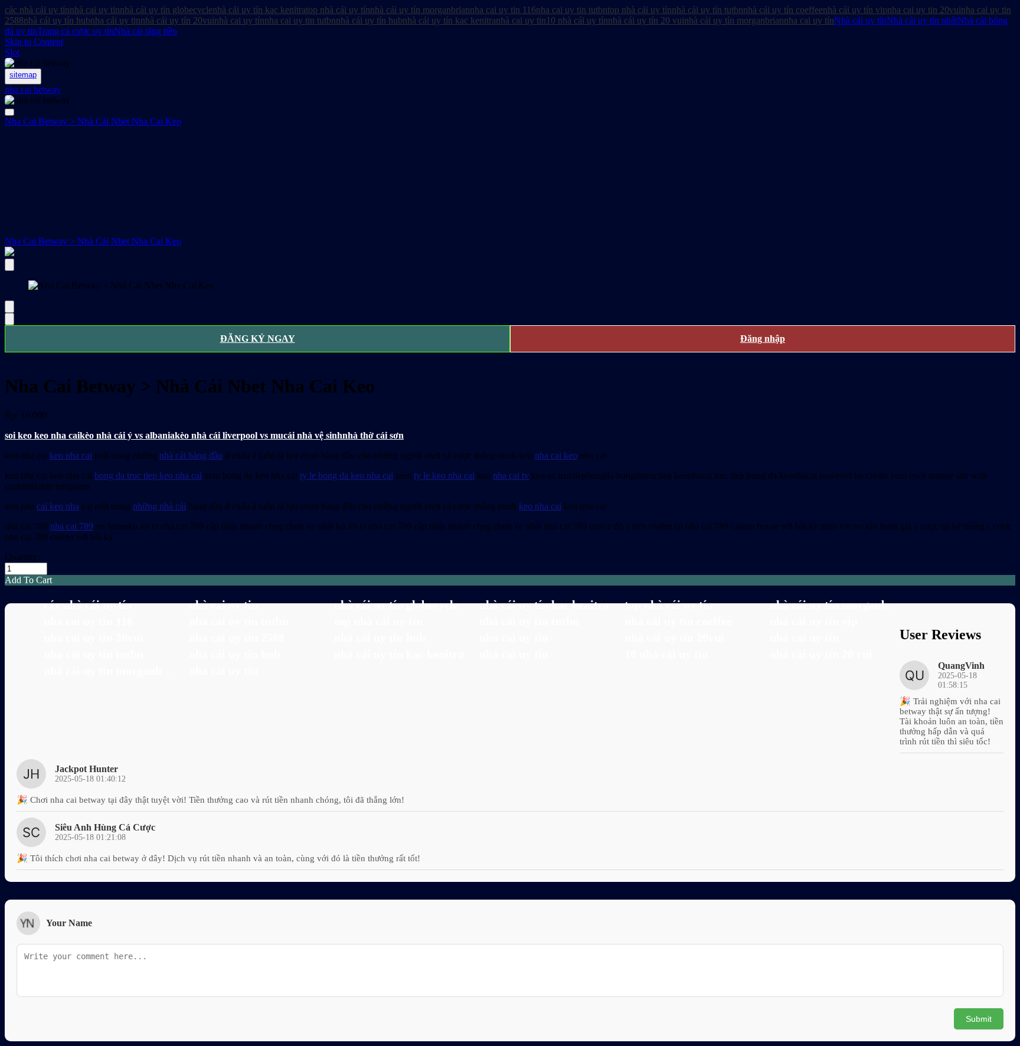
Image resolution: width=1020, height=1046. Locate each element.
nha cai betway (33, 89)
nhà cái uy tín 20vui (177, 20)
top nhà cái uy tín (338, 10)
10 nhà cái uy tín (577, 20)
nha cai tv (511, 475)
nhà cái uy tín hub (57, 20)
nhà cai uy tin (95, 10)
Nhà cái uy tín (860, 20)
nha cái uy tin (115, 20)
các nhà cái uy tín (37, 10)
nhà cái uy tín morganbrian (420, 10)
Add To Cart (28, 580)
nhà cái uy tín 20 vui (646, 20)
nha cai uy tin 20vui (924, 10)
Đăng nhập (762, 339)
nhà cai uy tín (239, 20)
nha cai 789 (71, 526)
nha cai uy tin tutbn (571, 10)
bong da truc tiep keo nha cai (148, 475)
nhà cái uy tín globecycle (166, 10)
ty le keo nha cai (444, 475)
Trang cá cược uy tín (75, 31)
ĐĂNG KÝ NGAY (257, 339)
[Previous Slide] (9, 306)
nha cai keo (556, 455)
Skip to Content (34, 42)
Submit (979, 1019)
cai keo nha (58, 506)
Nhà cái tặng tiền (145, 31)
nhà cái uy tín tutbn (707, 10)
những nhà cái (159, 506)
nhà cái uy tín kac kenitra (259, 10)
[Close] (9, 265)
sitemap (23, 74)
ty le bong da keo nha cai (346, 475)
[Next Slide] (9, 319)
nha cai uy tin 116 (503, 10)
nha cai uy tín (809, 20)
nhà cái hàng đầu (191, 455)
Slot (12, 52)
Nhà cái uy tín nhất (922, 20)
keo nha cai (71, 455)
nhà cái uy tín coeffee (783, 10)
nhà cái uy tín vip (855, 10)
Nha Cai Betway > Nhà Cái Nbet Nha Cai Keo (93, 241)
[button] (510, 580)
